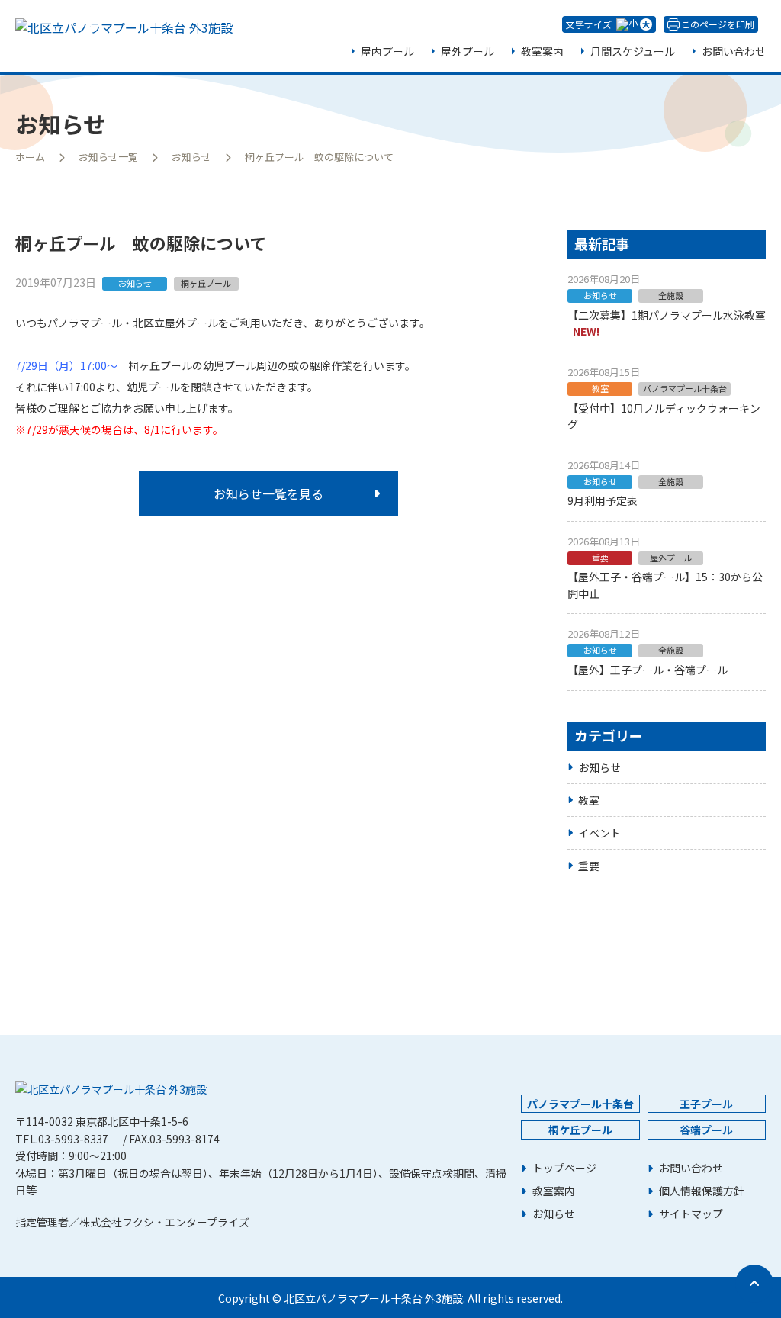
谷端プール (706, 1129)
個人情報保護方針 (701, 1191)
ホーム (30, 156)
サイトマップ (691, 1214)
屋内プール (387, 51)
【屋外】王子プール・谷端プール (647, 669)
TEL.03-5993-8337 (61, 1138)
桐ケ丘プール (580, 1129)
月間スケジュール (632, 51)
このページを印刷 (717, 24)
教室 (588, 800)
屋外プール (467, 51)
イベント (599, 833)
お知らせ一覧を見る (268, 493)
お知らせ (191, 156)
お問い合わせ (734, 51)
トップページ (564, 1168)
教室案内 (542, 51)
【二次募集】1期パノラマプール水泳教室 (666, 315)
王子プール (706, 1103)
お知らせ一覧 (108, 156)
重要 (588, 865)
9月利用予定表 (602, 500)
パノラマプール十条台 (580, 1103)
